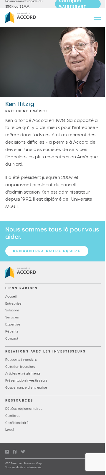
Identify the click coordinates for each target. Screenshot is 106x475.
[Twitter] (23, 452)
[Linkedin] (7, 452)
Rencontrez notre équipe (46, 251)
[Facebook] (14, 452)
